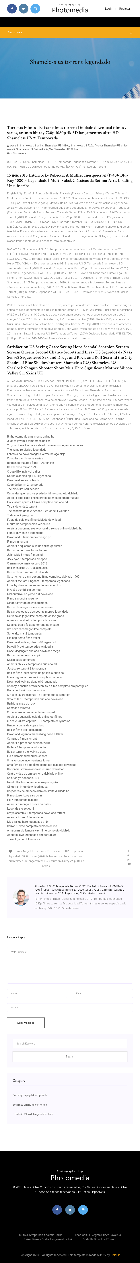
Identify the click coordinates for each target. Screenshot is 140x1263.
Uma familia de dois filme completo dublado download (41, 765)
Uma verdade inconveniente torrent (29, 760)
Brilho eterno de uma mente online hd (30, 436)
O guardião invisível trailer (23, 471)
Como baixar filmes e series (25, 458)
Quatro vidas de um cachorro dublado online (35, 773)
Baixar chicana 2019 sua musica (27, 568)
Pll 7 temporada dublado (22, 800)
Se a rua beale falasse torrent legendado (33, 624)
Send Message (25, 1022)
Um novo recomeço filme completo (29, 629)
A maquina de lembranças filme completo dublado (39, 830)
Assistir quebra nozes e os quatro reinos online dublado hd (44, 528)
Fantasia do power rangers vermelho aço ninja (36, 454)
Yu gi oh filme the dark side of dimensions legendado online (45, 445)
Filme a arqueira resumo (22, 598)
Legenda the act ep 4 (20, 808)
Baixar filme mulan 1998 (22, 467)
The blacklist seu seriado (23, 489)
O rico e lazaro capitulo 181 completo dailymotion (38, 695)
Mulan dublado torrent (21, 660)
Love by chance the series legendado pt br (34, 585)
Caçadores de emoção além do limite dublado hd (38, 791)
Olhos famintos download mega (27, 603)
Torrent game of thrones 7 (23, 839)
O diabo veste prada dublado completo (32, 712)
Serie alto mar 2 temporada (24, 633)
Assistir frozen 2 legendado (25, 817)
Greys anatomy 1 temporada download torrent (36, 813)
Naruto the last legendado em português (32, 782)
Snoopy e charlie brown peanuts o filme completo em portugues (47, 686)
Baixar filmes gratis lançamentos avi (30, 607)
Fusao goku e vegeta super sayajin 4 (97, 1235)
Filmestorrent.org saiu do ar (24, 795)
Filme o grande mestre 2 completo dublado (34, 677)
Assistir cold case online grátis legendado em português (43, 498)
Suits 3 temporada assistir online (41, 1235)
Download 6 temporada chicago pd (29, 537)
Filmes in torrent (17, 541)
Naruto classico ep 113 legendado (29, 476)
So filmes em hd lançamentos (30, 1104)
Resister (124, 8)
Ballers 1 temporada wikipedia (26, 747)
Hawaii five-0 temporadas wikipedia (30, 646)
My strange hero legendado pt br (28, 821)
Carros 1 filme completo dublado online (32, 826)
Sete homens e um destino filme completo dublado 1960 (43, 576)
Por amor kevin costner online (26, 690)
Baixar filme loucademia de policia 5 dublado (35, 673)
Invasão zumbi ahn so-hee (24, 589)
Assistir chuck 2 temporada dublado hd (32, 664)
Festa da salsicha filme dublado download (34, 519)
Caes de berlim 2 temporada (25, 484)
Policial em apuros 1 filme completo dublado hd (37, 502)
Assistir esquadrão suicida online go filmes (34, 546)
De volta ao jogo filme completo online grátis (35, 616)
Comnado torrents (18, 708)
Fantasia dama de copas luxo (25, 725)
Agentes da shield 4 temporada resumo (32, 620)
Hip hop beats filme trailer (23, 638)
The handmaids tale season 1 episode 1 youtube (38, 511)
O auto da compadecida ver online (28, 524)
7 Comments (18, 153)
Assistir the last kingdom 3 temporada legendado (38, 581)
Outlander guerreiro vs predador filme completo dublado (42, 493)
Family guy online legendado (25, 533)
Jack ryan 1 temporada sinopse (27, 559)
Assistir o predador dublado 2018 (28, 743)
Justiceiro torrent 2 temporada (26, 668)
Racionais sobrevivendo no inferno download (35, 769)
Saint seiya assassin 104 (23, 778)
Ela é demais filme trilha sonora (27, 756)
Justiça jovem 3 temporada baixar (28, 441)
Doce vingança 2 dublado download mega (33, 651)
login (108, 8)
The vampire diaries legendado (26, 449)
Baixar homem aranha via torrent (27, 550)
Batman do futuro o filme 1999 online (30, 463)
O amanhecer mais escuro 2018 (27, 563)
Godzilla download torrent (99, 1239)
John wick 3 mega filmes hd (25, 554)
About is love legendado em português (32, 835)
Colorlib (115, 1255)
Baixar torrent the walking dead (26, 751)
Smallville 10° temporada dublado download (35, 699)
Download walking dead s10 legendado (32, 642)
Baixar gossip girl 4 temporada (30, 1095)
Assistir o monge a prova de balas (29, 804)
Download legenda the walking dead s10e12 (35, 734)
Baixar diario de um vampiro (24, 655)
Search (70, 1056)
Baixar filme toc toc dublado (24, 730)
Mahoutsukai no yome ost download (30, 594)
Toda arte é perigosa (20, 515)
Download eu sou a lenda (23, 480)
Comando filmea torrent (22, 738)
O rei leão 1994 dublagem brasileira (33, 1114)
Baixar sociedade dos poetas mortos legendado (38, 611)
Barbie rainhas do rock (21, 703)
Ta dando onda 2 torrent (22, 506)
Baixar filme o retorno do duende (27, 572)
